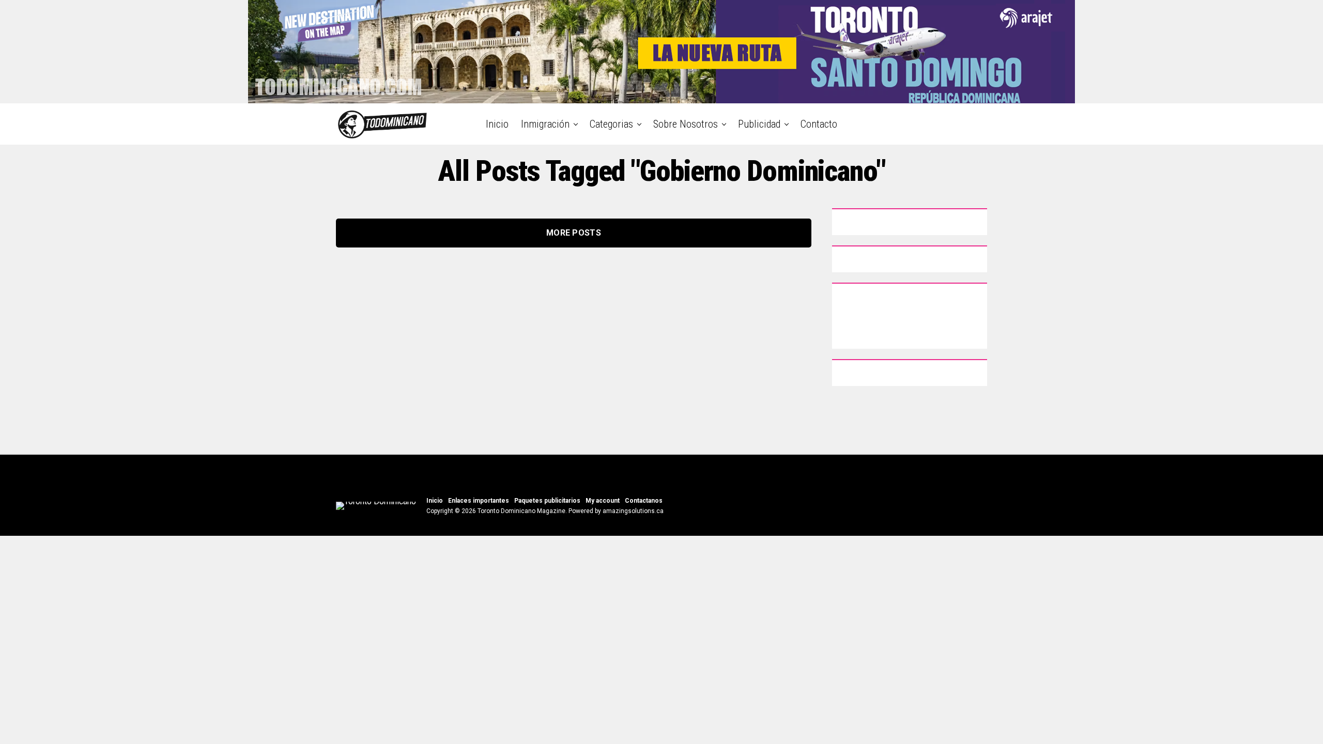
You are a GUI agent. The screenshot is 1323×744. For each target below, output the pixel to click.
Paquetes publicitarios (547, 500)
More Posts (573, 233)
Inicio (497, 124)
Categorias (611, 124)
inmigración (545, 124)
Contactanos (644, 500)
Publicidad (759, 124)
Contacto (819, 124)
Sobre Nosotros (685, 124)
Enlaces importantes (478, 500)
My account (603, 500)
